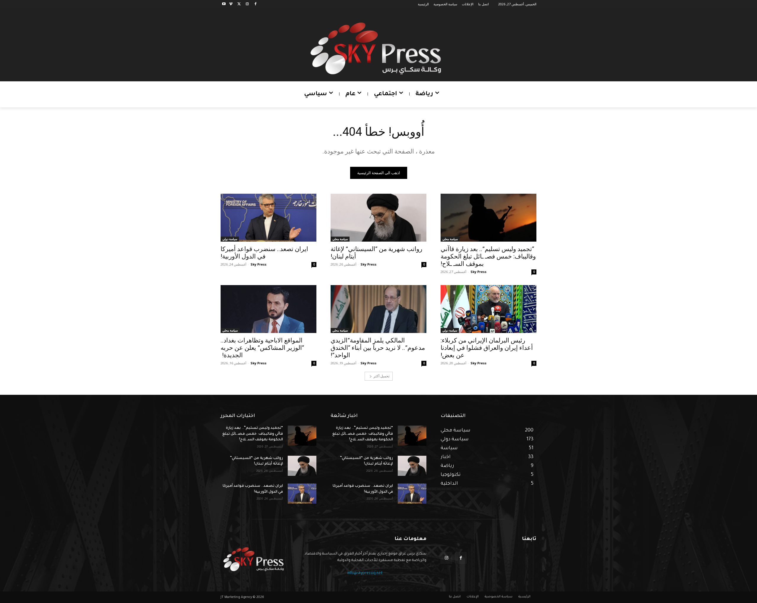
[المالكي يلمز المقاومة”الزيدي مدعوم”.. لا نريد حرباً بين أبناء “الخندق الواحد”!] (378, 309)
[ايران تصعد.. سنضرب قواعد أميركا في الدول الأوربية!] (268, 218)
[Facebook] (255, 4)
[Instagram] (247, 4)
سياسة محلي (450, 239)
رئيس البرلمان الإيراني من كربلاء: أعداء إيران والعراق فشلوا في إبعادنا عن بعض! (487, 348)
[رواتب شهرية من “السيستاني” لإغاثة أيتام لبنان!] (378, 218)
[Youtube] (224, 4)
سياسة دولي (229, 239)
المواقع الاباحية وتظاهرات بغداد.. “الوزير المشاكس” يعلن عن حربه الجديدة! (262, 348)
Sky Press (478, 271)
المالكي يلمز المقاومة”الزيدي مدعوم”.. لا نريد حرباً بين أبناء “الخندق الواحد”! (378, 348)
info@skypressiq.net (365, 573)
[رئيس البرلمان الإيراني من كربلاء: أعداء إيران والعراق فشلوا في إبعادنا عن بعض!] (488, 309)
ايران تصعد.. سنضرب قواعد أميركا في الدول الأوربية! (264, 252)
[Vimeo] (230, 4)
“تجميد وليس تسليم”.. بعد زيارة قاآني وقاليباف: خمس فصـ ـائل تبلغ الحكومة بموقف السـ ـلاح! (488, 256)
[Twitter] (239, 4)
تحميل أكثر (381, 376)
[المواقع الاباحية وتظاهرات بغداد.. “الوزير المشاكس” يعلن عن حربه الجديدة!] (268, 309)
